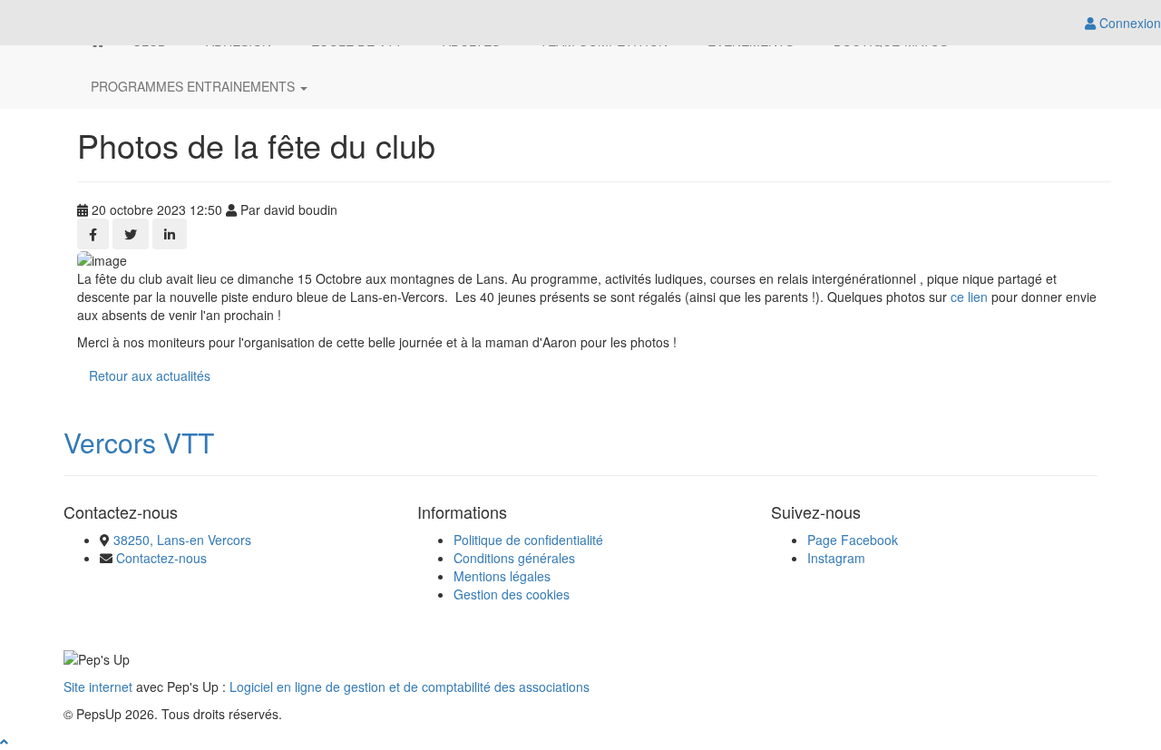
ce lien (969, 296)
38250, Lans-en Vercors (182, 540)
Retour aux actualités (149, 375)
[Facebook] (93, 234)
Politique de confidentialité (528, 540)
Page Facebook (852, 540)
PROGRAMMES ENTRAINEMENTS (194, 86)
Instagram (836, 558)
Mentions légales (502, 576)
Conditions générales (514, 558)
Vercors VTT (138, 442)
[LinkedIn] (169, 234)
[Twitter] (130, 234)
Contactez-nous (161, 558)
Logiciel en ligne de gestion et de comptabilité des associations (409, 686)
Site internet (97, 686)
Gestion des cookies (512, 594)
